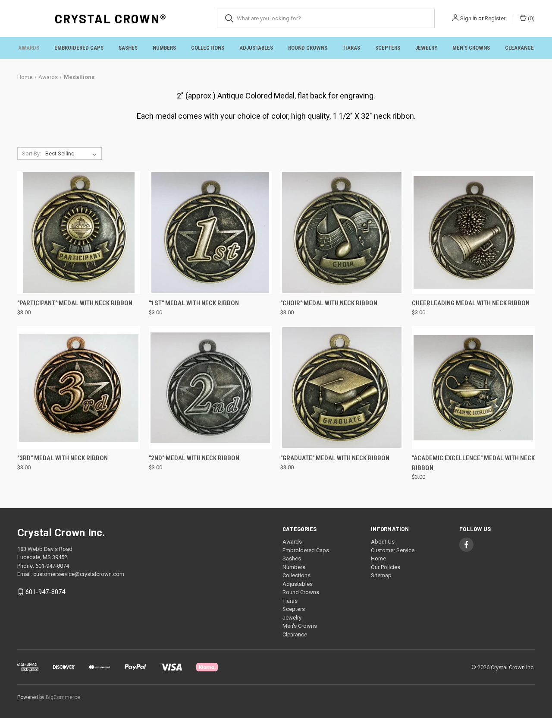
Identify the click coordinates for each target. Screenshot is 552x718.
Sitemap (381, 575)
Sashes (128, 47)
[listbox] (72, 153)
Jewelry (426, 47)
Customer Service (392, 550)
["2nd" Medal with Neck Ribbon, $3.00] (210, 387)
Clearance (519, 47)
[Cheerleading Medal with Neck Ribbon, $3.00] (473, 232)
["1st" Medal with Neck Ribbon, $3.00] (210, 232)
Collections (207, 47)
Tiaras (351, 47)
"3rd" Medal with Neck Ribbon (62, 458)
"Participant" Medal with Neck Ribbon (74, 303)
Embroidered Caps (79, 47)
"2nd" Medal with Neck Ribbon (194, 458)
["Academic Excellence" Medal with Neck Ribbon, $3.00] (473, 387)
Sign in (468, 18)
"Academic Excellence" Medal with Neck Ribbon (473, 463)
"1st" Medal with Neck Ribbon (194, 303)
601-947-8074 (45, 592)
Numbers (164, 47)
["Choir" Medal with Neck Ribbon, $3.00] (341, 232)
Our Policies (385, 567)
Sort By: (31, 153)
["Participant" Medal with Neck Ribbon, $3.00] (78, 232)
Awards (28, 47)
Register (495, 18)
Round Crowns (307, 47)
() (531, 18)
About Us (383, 541)
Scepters (387, 47)
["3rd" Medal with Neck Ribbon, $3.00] (78, 387)
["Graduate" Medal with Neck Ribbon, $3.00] (341, 387)
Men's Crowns (471, 47)
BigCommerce (63, 697)
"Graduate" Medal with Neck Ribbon (334, 458)
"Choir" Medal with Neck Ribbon (328, 303)
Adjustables (256, 47)
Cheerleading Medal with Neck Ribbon (471, 303)
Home (378, 558)
